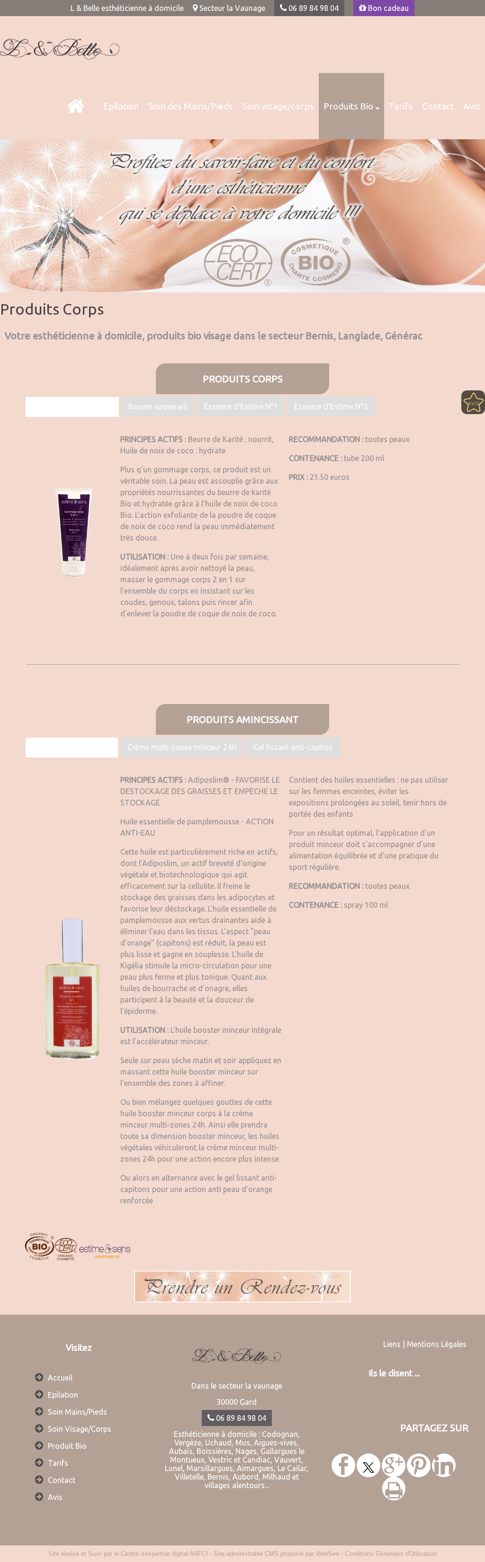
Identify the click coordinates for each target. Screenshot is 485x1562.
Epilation (121, 106)
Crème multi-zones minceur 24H (182, 747)
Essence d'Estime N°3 (331, 406)
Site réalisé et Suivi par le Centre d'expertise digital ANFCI (128, 1553)
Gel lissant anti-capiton (293, 747)
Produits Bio (348, 106)
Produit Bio (67, 1446)
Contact (438, 106)
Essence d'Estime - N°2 (72, 747)
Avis (471, 106)
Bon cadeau (387, 8)
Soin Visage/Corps (79, 1429)
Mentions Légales (437, 1344)
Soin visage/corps (278, 106)
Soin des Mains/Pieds (190, 106)
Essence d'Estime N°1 (241, 406)
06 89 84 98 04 (313, 8)
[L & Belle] (76, 106)
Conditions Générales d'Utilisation (391, 1553)
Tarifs (401, 106)
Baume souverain (158, 406)
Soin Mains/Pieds (77, 1412)
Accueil (60, 1377)
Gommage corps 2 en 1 (72, 407)
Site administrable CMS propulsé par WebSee (276, 1553)
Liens (392, 1344)
